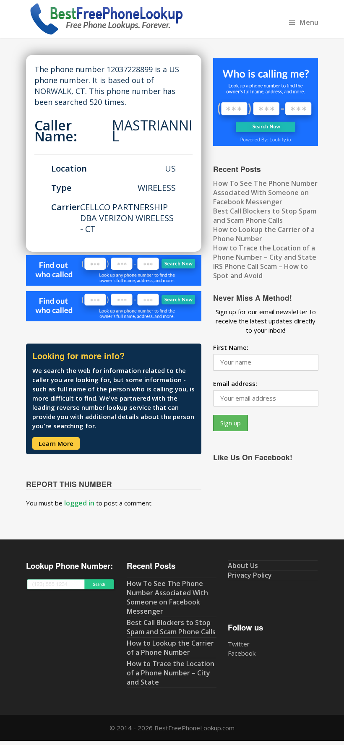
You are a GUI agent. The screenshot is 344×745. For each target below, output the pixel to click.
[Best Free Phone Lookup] (105, 33)
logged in (79, 503)
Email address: (235, 383)
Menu (308, 22)
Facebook (241, 653)
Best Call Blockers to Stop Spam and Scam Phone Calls (264, 215)
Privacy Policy (250, 575)
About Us (243, 565)
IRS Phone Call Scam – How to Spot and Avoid (260, 271)
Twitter (239, 644)
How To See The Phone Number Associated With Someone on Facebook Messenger (265, 192)
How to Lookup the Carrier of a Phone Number (170, 647)
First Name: (230, 347)
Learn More (56, 443)
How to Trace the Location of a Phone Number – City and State (264, 252)
